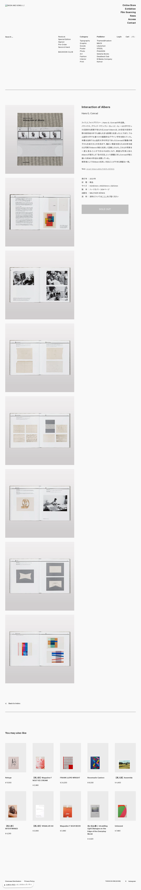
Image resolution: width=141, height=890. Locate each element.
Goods (83, 46)
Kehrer (100, 62)
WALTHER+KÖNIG (106, 169)
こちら (104, 196)
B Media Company (104, 59)
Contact (131, 22)
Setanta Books (103, 54)
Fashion (83, 56)
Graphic (83, 43)
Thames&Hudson (104, 41)
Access (132, 19)
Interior (83, 59)
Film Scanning (128, 12)
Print (82, 62)
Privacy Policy (29, 881)
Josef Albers (92, 169)
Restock (61, 37)
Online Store (129, 5)
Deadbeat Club (103, 56)
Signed (61, 42)
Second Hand (64, 47)
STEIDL (100, 48)
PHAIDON (101, 51)
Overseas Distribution (13, 881)
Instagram (132, 881)
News (133, 15)
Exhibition (130, 8)
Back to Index (14, 703)
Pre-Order (62, 45)
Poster (83, 48)
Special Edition (64, 39)
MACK (99, 43)
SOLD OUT (105, 209)
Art (81, 54)
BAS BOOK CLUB (65, 52)
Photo (82, 51)
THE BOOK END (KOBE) (113, 881)
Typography (85, 41)
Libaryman (101, 46)
